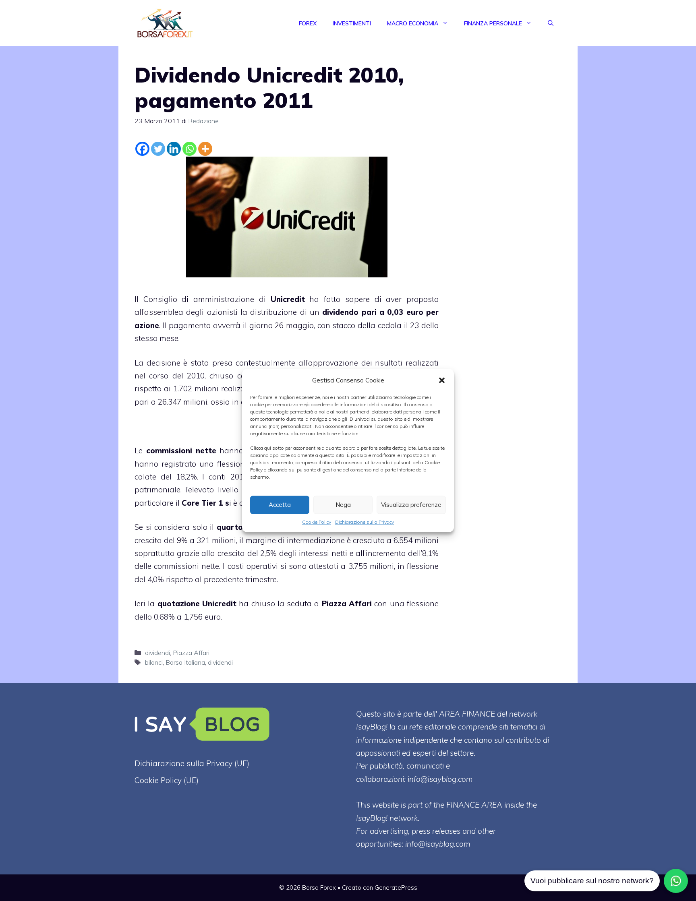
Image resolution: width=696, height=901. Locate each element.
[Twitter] (158, 149)
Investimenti (352, 23)
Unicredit (288, 299)
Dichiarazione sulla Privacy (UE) (192, 763)
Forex (308, 23)
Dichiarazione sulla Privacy (364, 522)
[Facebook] (142, 149)
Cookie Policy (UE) (167, 780)
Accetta (280, 504)
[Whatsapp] (189, 149)
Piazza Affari (347, 603)
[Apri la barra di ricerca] (550, 23)
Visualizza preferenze (411, 504)
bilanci (154, 662)
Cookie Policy (316, 522)
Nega (343, 504)
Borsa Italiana (185, 662)
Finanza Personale (493, 23)
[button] (442, 380)
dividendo (340, 312)
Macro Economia (412, 23)
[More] (205, 149)
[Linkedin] (174, 149)
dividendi (157, 653)
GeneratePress (396, 887)
